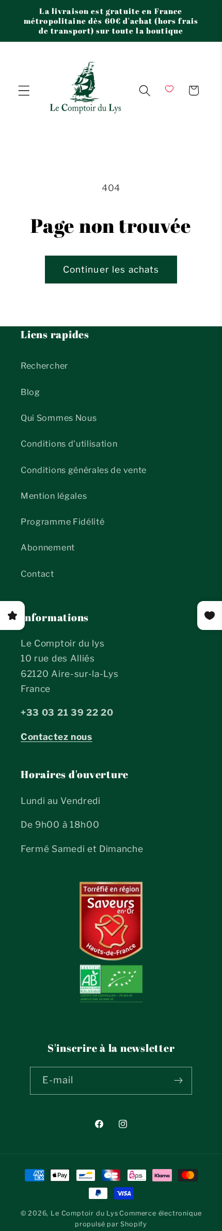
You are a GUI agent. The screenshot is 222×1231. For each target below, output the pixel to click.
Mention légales (54, 496)
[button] (24, 90)
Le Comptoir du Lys (84, 1213)
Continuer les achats (111, 269)
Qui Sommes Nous (59, 418)
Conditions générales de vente (84, 470)
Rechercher (44, 365)
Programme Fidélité (62, 521)
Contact (37, 574)
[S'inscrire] (179, 1081)
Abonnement (48, 547)
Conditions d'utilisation (69, 443)
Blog (30, 392)
